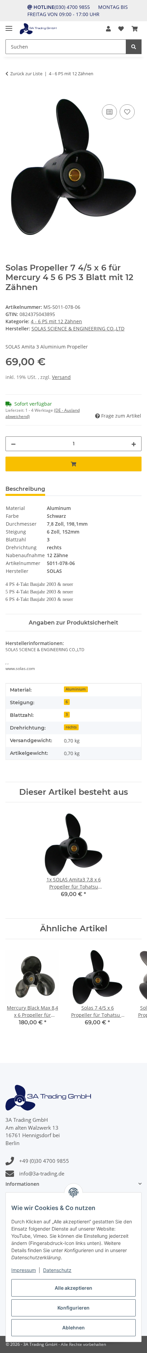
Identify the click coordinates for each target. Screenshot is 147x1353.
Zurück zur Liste (26, 73)
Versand (61, 377)
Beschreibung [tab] (25, 489)
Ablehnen (73, 1327)
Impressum (23, 1270)
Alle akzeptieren (73, 1288)
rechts (71, 727)
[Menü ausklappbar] (8, 25)
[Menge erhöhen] (133, 444)
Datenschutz (57, 1270)
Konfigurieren (73, 1308)
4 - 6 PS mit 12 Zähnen (56, 321)
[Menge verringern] (13, 444)
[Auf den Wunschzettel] (127, 111)
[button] (108, 29)
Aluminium (76, 689)
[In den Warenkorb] (10, 95)
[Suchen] (134, 46)
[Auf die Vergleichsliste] (109, 111)
